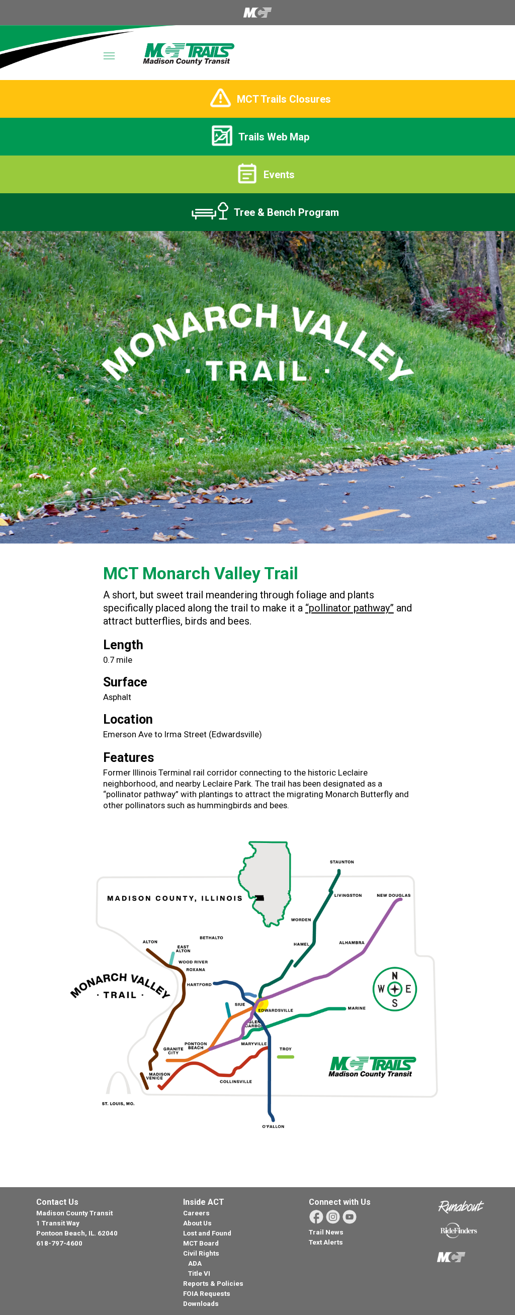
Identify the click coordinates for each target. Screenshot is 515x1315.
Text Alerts (326, 1242)
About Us (197, 1223)
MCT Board (201, 1243)
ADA (195, 1263)
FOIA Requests (206, 1293)
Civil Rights (201, 1253)
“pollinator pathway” (349, 608)
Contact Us (57, 1202)
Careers (196, 1213)
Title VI (199, 1273)
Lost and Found (207, 1233)
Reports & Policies (213, 1283)
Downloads (201, 1303)
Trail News (326, 1232)
